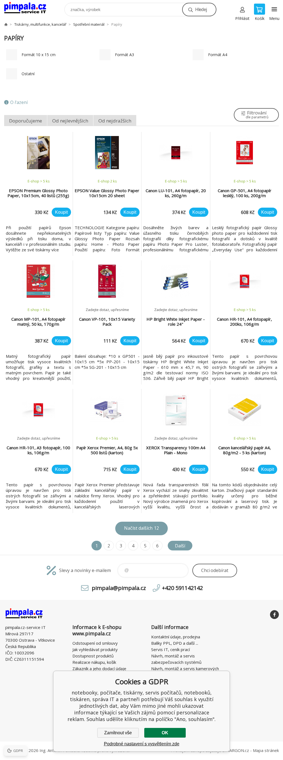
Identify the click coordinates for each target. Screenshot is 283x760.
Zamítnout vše (118, 732)
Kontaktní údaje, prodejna (175, 636)
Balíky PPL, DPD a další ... (174, 643)
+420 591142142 (182, 588)
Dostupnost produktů (93, 656)
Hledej (201, 9)
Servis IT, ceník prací (170, 649)
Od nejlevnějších (70, 120)
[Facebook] (274, 614)
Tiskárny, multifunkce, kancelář (40, 24)
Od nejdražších (114, 120)
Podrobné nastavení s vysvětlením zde (141, 743)
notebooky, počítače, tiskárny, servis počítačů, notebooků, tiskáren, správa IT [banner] (28, 8)
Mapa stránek (266, 750)
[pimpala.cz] (5, 24)
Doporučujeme (25, 120)
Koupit (61, 212)
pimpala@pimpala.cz (119, 588)
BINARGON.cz (235, 750)
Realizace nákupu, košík (94, 662)
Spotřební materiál (88, 24)
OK (165, 732)
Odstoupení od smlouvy (95, 643)
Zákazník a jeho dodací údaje (99, 668)
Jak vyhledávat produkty (95, 649)
